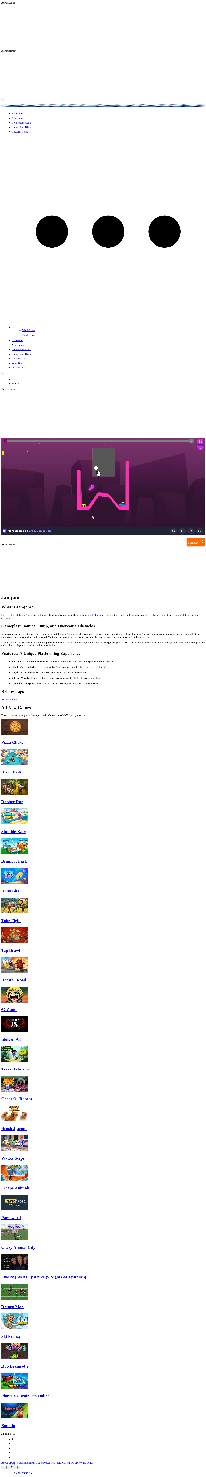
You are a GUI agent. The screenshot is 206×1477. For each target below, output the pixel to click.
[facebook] (2, 1467)
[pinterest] (12, 1466)
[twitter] (5, 1467)
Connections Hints (21, 127)
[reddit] (7, 1467)
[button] (108, 327)
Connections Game (21, 122)
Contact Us (59, 1462)
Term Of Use (71, 1462)
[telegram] (18, 1467)
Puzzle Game (29, 335)
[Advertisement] (97, 26)
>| (13, 1457)
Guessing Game (20, 131)
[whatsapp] (16, 1467)
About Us (6, 1462)
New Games (18, 118)
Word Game (28, 330)
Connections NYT (24, 1473)
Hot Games (17, 113)
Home (15, 379)
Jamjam (99, 615)
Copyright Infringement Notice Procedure (32, 1462)
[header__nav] (2, 99)
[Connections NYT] (103, 108)
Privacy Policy (85, 1462)
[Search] (2, 373)
